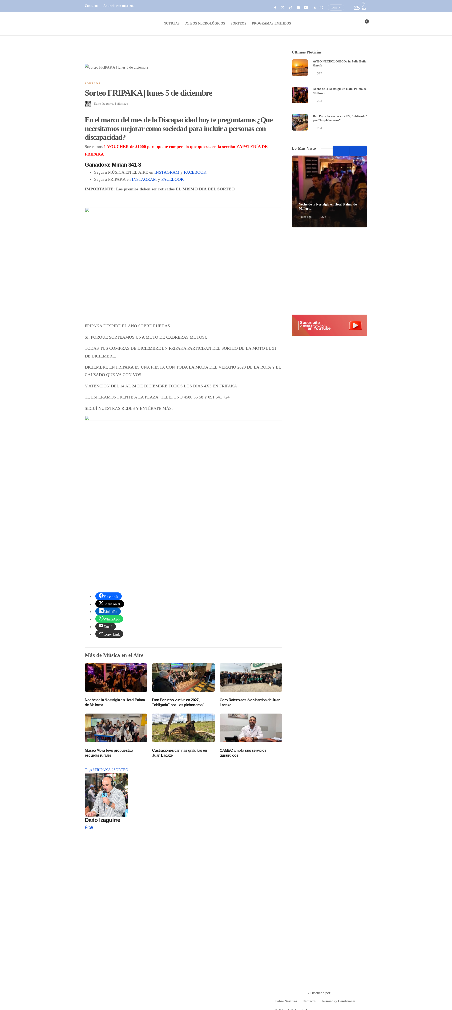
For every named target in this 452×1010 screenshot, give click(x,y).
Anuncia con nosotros (118, 6)
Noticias (172, 23)
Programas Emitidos (271, 23)
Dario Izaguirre (103, 103)
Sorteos (238, 23)
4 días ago (305, 216)
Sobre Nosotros (286, 1001)
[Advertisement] (329, 271)
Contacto (91, 6)
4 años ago (121, 103)
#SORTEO (120, 770)
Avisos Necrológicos (205, 23)
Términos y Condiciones (338, 1001)
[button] (329, 325)
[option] (329, 95)
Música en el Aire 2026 (290, 993)
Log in (335, 7)
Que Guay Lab (342, 993)
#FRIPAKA (102, 770)
